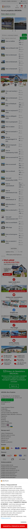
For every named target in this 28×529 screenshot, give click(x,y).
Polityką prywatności (6, 518)
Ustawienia (23, 522)
